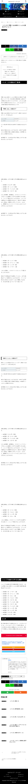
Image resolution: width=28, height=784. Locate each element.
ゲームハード (21, 776)
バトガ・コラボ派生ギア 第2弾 (9, 69)
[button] (18, 49)
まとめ (4, 77)
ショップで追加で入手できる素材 (9, 75)
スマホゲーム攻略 (6, 676)
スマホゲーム (21, 774)
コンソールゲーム (7, 776)
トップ (7, 774)
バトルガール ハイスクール (7, 678)
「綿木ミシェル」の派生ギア (10, 73)
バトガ (23, 676)
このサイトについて (14, 778)
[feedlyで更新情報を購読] (9, 672)
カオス (9, 660)
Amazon (13, 647)
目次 (8, 67)
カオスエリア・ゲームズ (14, 1)
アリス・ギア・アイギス (15, 676)
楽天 (13, 649)
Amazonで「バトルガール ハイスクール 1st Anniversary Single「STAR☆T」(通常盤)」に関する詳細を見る (13, 643)
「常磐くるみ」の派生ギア (9, 71)
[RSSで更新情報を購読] (11, 672)
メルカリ (13, 651)
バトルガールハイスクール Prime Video (14, 635)
